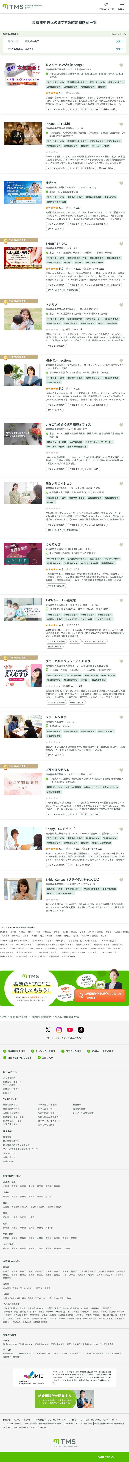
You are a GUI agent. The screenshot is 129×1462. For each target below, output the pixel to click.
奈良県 (40, 1227)
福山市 (26, 1318)
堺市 (51, 1298)
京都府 (23, 1227)
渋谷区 (34, 935)
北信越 (6, 1192)
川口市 (31, 1311)
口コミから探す (73, 1051)
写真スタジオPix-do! (39, 1427)
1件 (77, 207)
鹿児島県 (58, 1248)
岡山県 (14, 1238)
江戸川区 (16, 935)
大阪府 (6, 1227)
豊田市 (39, 1288)
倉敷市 (122, 1315)
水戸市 (66, 1311)
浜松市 (121, 1311)
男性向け (102, 86)
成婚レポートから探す (103, 1051)
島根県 (31, 1238)
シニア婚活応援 (76, 442)
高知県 (74, 1238)
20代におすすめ (54, 86)
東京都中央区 (32, 41)
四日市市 (34, 1315)
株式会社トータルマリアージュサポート (18, 1419)
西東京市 (85, 935)
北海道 (6, 1186)
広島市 (18, 1318)
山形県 (48, 1186)
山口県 (40, 1238)
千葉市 (49, 1311)
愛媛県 (65, 1238)
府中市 (91, 931)
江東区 (25, 935)
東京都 (6, 1206)
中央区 (13, 931)
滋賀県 (31, 1227)
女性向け (85, 145)
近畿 (5, 1223)
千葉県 (33, 1206)
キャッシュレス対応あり (95, 224)
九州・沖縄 (8, 1244)
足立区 (103, 935)
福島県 (57, 1186)
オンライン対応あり (56, 109)
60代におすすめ (7, 952)
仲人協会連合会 (31, 1423)
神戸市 (70, 1315)
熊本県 (31, 1248)
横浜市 (77, 1308)
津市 (25, 1315)
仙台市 (40, 1308)
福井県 (48, 1196)
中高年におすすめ (54, 619)
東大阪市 (60, 1298)
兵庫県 (14, 1227)
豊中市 (69, 1298)
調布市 (118, 1274)
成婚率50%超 (109, 109)
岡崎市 (47, 1288)
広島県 (6, 1238)
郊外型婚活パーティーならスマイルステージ (53, 1419)
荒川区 (76, 935)
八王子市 (109, 1274)
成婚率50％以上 (10, 1353)
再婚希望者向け (108, 563)
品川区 (65, 931)
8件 (77, 92)
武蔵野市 (5, 935)
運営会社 (7, 1131)
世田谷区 (4, 931)
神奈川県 (15, 1206)
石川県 (40, 1196)
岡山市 (114, 1315)
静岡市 (8, 1315)
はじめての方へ (11, 1072)
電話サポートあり (97, 82)
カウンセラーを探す (45, 1051)
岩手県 (23, 1186)
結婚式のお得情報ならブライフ (51, 1423)
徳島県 (48, 1238)
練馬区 (67, 935)
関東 (5, 1202)
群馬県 (59, 1206)
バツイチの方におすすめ (26, 956)
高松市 (61, 1318)
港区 (42, 935)
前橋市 (103, 1311)
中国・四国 (8, 1233)
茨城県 (42, 1206)
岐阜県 (14, 1217)
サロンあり (74, 109)
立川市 (99, 1274)
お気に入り (47, 1057)
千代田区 (47, 931)
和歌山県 (49, 1227)
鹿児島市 (26, 1321)
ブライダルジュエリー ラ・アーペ (79, 1423)
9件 (77, 624)
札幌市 (14, 1308)
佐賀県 (14, 1248)
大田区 (74, 931)
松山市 (44, 1318)
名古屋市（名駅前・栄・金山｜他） (18, 1288)
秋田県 (40, 1186)
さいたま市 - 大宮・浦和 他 (14, 1311)
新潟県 (6, 1196)
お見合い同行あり (54, 675)
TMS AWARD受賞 (107, 940)
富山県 (31, 1196)
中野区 (22, 931)
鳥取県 (23, 1238)
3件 (77, 569)
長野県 (23, 1196)
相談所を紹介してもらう (20, 1057)
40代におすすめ (88, 86)
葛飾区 (65, 1271)
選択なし (29, 49)
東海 (5, 1213)
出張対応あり (110, 197)
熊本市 (109, 1318)
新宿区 (108, 931)
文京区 (100, 931)
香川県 (57, 1238)
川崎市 (86, 1308)
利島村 (31, 931)
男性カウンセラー (115, 82)
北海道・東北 (9, 1181)
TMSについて (10, 1099)
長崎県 (23, 1248)
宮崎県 (48, 1248)
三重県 (31, 1217)
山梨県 (14, 1196)
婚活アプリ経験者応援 (107, 323)
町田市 (50, 935)
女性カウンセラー (93, 319)
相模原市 (95, 1308)
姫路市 (78, 1315)
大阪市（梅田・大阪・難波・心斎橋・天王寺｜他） (25, 1298)
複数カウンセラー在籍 (56, 201)
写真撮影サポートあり (76, 82)
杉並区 (117, 931)
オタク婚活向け (68, 956)
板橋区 (126, 931)
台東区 (56, 931)
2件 (80, 685)
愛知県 (6, 1217)
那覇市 (45, 1321)
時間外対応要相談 (93, 197)
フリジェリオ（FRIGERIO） (18, 1427)
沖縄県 (67, 1248)
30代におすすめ (71, 86)
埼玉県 (25, 1206)
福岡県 (6, 1248)
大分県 (40, 1248)
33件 (102, 268)
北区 (38, 931)
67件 (78, 268)
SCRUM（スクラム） (15, 1423)
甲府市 (57, 1308)
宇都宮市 (85, 1311)
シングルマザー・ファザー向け (99, 442)
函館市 (22, 1308)
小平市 (82, 931)
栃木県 (50, 1206)
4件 (77, 848)
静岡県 (23, 1217)
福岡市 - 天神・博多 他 (85, 1318)
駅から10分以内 (91, 109)
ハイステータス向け (100, 145)
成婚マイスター (6, 944)
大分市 (6, 1321)
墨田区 (74, 1271)
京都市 (96, 1315)
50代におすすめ (71, 145)
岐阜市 (52, 1315)
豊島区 (95, 935)
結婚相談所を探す (16, 1051)
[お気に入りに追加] (121, 65)
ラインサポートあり (55, 82)
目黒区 (58, 935)
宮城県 (31, 1186)
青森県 (14, 1186)
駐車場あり (89, 168)
